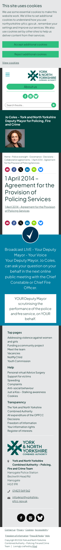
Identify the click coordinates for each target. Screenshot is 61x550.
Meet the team (16, 349)
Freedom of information (16, 535)
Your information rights (21, 427)
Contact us (10, 530)
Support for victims (19, 376)
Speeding (13, 380)
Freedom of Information (22, 423)
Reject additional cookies (30, 54)
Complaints (14, 384)
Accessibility (41, 530)
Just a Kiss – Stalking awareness (26, 392)
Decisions (13, 419)
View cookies (10, 62)
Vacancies (13, 353)
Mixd (34, 546)
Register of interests (19, 430)
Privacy (20, 530)
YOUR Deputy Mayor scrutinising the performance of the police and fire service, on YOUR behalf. (30, 308)
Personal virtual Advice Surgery (26, 372)
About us (30, 87)
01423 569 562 (21, 490)
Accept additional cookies (30, 44)
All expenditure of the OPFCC (25, 415)
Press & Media (37, 535)
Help (47, 535)
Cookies (12, 396)
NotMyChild (14, 357)
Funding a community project (25, 345)
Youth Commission (18, 361)
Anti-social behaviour (20, 388)
